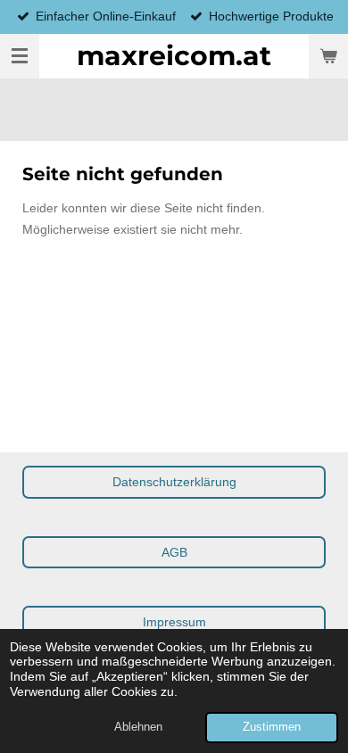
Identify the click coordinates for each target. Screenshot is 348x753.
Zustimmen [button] (272, 727)
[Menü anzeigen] (19, 56)
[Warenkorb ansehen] (328, 56)
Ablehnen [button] (138, 727)
